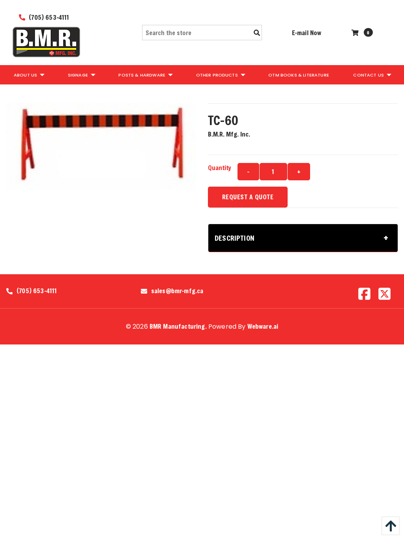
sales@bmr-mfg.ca (177, 291)
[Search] (257, 33)
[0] (356, 32)
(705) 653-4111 (48, 17)
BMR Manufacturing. (178, 326)
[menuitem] (29, 74)
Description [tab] (234, 238)
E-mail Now (307, 32)
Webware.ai (263, 326)
